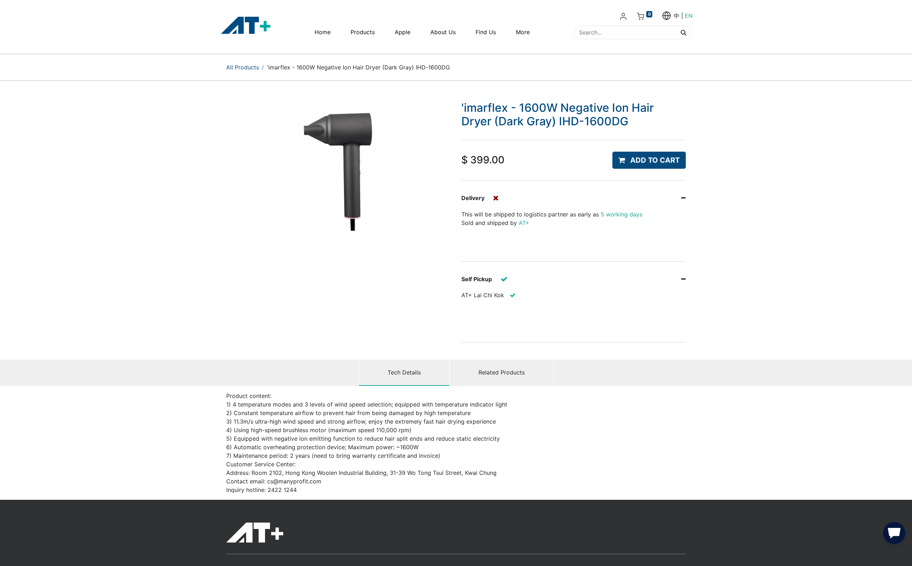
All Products (242, 67)
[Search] (684, 32)
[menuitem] (322, 32)
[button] (649, 160)
